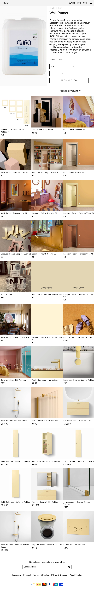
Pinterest (27, 574)
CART (85, 3)
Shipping (45, 574)
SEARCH (72, 3)
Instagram (16, 574)
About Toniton (76, 574)
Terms (36, 574)
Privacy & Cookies (59, 574)
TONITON (5, 3)
